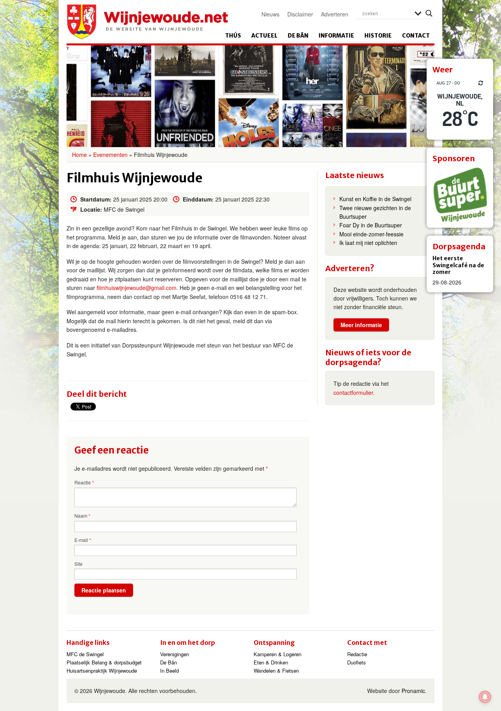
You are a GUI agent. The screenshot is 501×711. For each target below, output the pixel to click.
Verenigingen (174, 654)
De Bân (298, 35)
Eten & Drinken (271, 662)
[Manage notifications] (485, 697)
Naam (82, 515)
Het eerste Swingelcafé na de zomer (458, 265)
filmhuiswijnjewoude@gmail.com (137, 288)
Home (79, 154)
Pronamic (413, 691)
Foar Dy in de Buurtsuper (370, 225)
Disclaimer (300, 14)
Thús (233, 35)
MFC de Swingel (85, 654)
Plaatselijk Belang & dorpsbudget (104, 662)
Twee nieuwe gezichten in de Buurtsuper (375, 212)
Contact (416, 35)
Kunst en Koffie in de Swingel (375, 199)
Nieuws (270, 14)
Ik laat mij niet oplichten (368, 243)
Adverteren (334, 14)
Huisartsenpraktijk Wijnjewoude (102, 670)
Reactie (84, 482)
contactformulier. (354, 392)
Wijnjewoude (147, 22)
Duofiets (356, 662)
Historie (378, 35)
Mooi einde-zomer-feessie (371, 234)
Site (78, 563)
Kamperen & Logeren (277, 654)
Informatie (336, 35)
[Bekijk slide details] (460, 194)
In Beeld (169, 670)
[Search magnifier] (429, 13)
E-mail (82, 540)
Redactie (357, 654)
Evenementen (110, 154)
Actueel (264, 35)
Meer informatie (361, 325)
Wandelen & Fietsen (276, 670)
